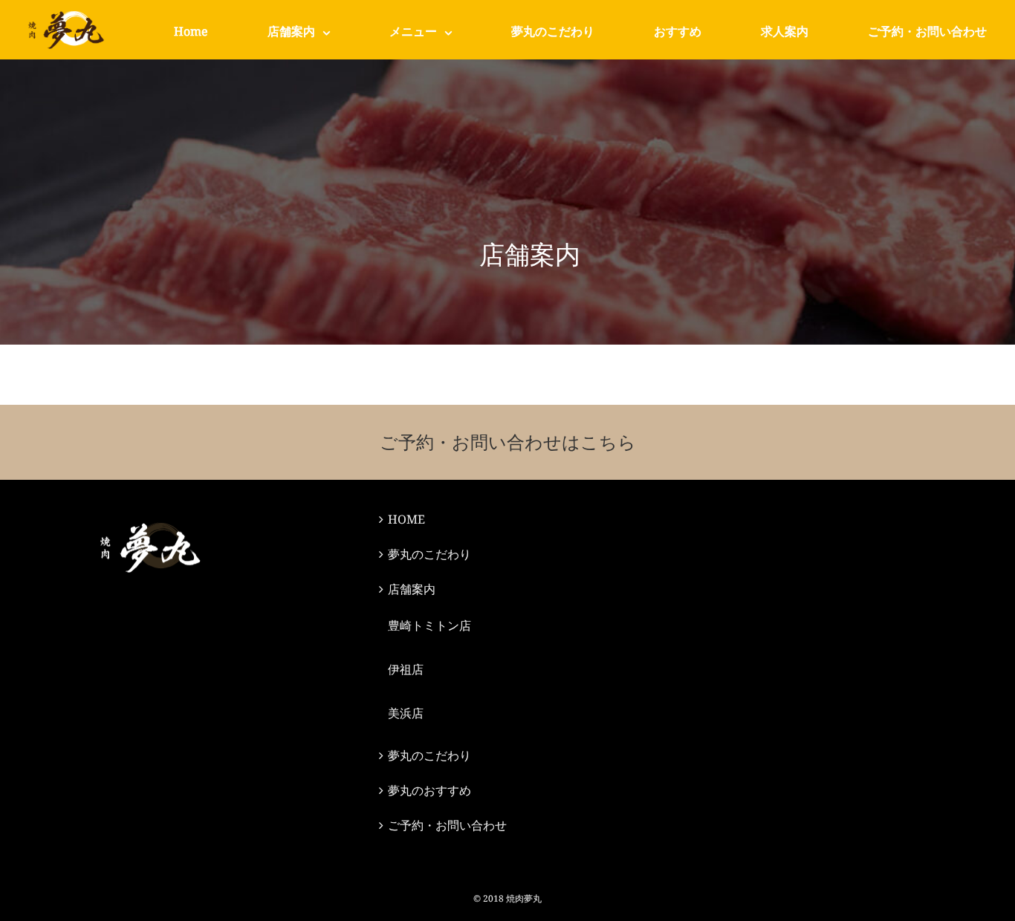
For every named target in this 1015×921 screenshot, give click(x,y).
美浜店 (406, 713)
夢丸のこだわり (429, 554)
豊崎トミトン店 (429, 625)
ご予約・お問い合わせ (447, 825)
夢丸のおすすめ (429, 790)
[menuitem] (191, 31)
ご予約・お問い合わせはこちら (508, 441)
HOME (406, 519)
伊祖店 (406, 669)
